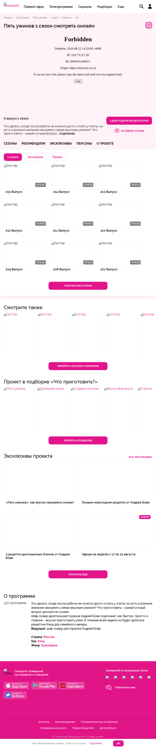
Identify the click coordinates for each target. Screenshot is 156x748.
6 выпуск (10, 118)
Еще (121, 7)
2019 (40, 641)
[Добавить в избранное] (148, 25)
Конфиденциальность (54, 728)
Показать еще (78, 574)
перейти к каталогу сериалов (78, 366)
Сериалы (85, 7)
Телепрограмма (61, 7)
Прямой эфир (34, 7)
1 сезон (23, 118)
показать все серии (78, 285)
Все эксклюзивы (140, 457)
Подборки (104, 7)
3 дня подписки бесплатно (129, 120)
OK (118, 743)
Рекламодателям (65, 721)
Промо (57, 157)
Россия (49, 637)
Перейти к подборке (78, 440)
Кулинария (49, 645)
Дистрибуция (107, 728)
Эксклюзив (35, 157)
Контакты (43, 721)
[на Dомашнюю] (11, 5)
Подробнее (95, 743)
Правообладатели (83, 728)
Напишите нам (125, 687)
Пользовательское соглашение (99, 721)
